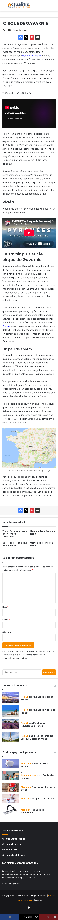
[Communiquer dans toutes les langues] (10, 775)
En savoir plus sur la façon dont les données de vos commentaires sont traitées (28, 654)
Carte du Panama (12, 844)
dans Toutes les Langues (37, 777)
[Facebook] (20, 37)
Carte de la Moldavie (13, 855)
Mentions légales (25, 900)
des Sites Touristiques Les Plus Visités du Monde (37, 737)
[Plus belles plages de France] (10, 711)
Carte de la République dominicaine (14, 544)
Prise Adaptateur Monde (35, 765)
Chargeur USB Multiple (37, 798)
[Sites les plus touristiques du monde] (10, 737)
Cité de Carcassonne (13, 838)
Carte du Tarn (9, 849)
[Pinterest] (32, 37)
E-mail (6, 619)
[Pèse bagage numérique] (10, 810)
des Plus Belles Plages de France (38, 711)
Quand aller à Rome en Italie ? (42, 532)
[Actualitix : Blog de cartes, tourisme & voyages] (19, 5)
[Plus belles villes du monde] (10, 697)
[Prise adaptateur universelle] (10, 763)
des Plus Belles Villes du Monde (37, 698)
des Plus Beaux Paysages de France (33, 724)
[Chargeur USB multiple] (10, 798)
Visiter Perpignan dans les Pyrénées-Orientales (14, 534)
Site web (6, 632)
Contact (52, 895)
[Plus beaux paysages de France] (10, 724)
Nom (5, 607)
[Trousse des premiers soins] (10, 787)
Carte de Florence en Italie (41, 544)
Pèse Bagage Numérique (32, 811)
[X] (26, 37)
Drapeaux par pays (12, 883)
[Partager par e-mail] (37, 37)
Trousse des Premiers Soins (38, 788)
